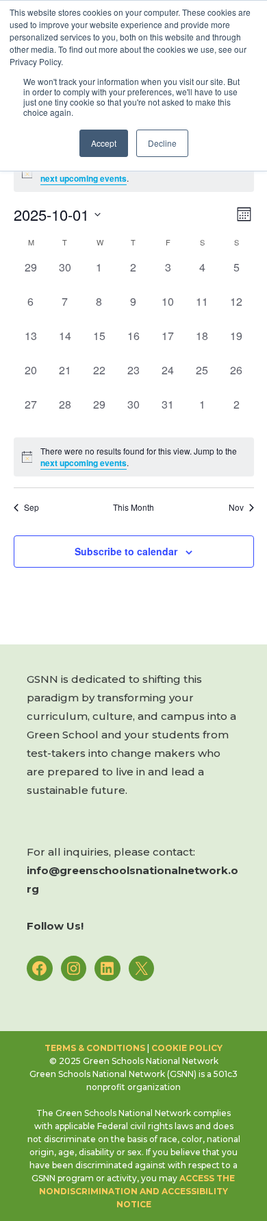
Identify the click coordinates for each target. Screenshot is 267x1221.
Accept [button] (103, 143)
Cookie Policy (186, 1048)
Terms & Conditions (94, 1048)
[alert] (134, 456)
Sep (31, 507)
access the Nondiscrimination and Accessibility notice (137, 1191)
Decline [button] (162, 143)
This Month (133, 507)
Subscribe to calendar (126, 551)
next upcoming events (83, 178)
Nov (236, 507)
